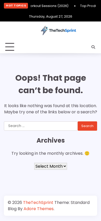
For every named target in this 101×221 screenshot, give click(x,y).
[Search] (93, 47)
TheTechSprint (38, 202)
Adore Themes (39, 209)
